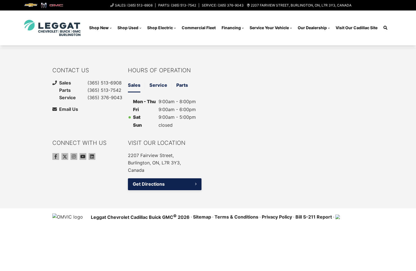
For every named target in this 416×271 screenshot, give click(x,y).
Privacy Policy (277, 217)
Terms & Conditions (236, 217)
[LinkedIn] (92, 156)
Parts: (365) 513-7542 (177, 5)
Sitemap (202, 217)
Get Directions (149, 184)
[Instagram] (73, 156)
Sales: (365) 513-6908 (134, 5)
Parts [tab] (182, 85)
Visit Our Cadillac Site (357, 27)
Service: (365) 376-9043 (223, 5)
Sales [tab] (134, 85)
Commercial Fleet (199, 27)
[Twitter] (64, 156)
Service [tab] (158, 85)
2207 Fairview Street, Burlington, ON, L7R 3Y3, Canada (301, 5)
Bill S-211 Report (313, 217)
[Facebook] (55, 156)
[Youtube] (83, 156)
